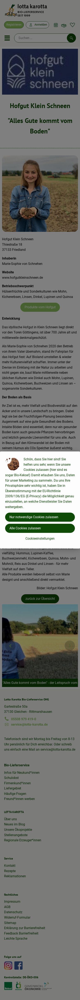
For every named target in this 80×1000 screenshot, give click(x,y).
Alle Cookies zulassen (25, 528)
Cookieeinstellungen (40, 538)
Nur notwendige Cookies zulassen (33, 517)
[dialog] (40, 500)
